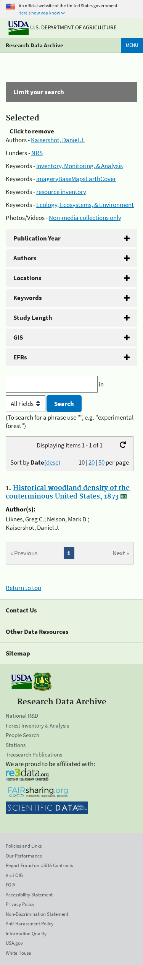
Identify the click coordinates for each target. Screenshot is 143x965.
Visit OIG (14, 875)
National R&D (22, 715)
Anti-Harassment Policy (29, 923)
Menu (132, 45)
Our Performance (24, 856)
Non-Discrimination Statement (37, 914)
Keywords (27, 297)
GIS (18, 337)
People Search (22, 735)
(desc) (52, 462)
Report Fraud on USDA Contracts (39, 865)
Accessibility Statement (29, 894)
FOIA (10, 885)
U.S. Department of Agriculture (73, 27)
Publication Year (37, 238)
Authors (25, 258)
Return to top (23, 587)
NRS (37, 153)
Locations (27, 278)
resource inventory (61, 192)
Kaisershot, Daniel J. (58, 140)
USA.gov (14, 943)
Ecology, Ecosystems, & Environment (85, 204)
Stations (16, 745)
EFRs (20, 357)
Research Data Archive (34, 45)
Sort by (35, 462)
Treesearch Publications (34, 754)
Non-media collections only (85, 217)
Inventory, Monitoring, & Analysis (79, 166)
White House (18, 953)
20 (91, 462)
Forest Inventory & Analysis (37, 725)
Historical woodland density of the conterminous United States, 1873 (68, 492)
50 (101, 462)
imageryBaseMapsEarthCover (76, 179)
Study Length (32, 317)
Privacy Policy (20, 904)
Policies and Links (24, 846)
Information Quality (26, 933)
